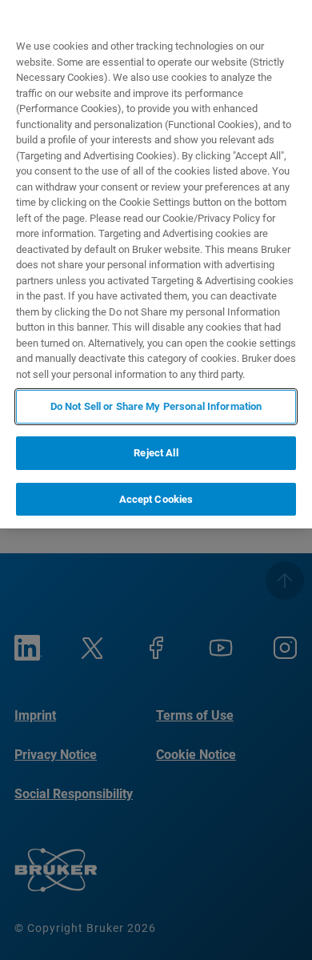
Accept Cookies (156, 499)
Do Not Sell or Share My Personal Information (156, 406)
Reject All (156, 453)
